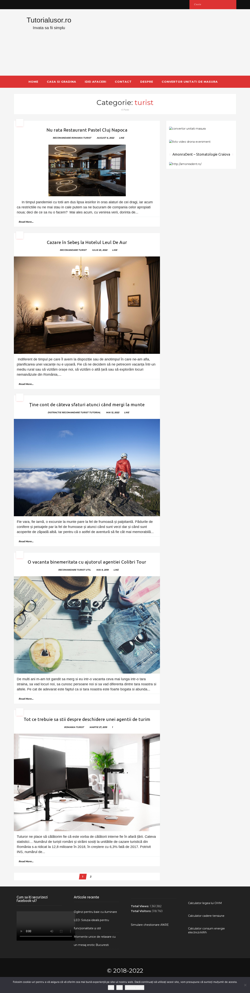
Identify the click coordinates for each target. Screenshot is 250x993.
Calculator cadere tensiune (206, 916)
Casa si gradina (61, 81)
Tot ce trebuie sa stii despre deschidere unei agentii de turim (87, 719)
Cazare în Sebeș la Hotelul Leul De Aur (87, 242)
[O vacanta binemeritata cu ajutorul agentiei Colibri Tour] (87, 625)
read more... (26, 221)
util (88, 569)
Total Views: (140, 906)
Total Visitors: (141, 911)
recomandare (62, 137)
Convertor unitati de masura (190, 81)
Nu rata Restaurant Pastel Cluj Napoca (87, 129)
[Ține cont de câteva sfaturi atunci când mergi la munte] (87, 467)
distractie (54, 412)
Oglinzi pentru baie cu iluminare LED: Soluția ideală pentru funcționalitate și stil (95, 920)
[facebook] (18, 4)
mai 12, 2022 (112, 412)
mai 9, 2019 (102, 569)
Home (33, 81)
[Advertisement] (163, 42)
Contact (123, 81)
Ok (111, 987)
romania (76, 137)
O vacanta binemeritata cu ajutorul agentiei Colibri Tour (87, 561)
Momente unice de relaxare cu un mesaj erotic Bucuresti (95, 941)
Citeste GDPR (134, 987)
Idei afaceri (95, 81)
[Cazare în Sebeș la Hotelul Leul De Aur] (87, 305)
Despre (146, 81)
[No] (245, 985)
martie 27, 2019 (98, 727)
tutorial (95, 412)
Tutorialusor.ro (49, 20)
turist (87, 137)
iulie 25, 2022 (99, 250)
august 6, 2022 (105, 137)
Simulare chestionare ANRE (150, 925)
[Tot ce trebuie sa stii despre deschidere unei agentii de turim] (87, 782)
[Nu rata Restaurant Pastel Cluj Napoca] (87, 170)
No (119, 987)
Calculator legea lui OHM (205, 903)
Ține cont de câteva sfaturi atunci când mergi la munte (87, 404)
